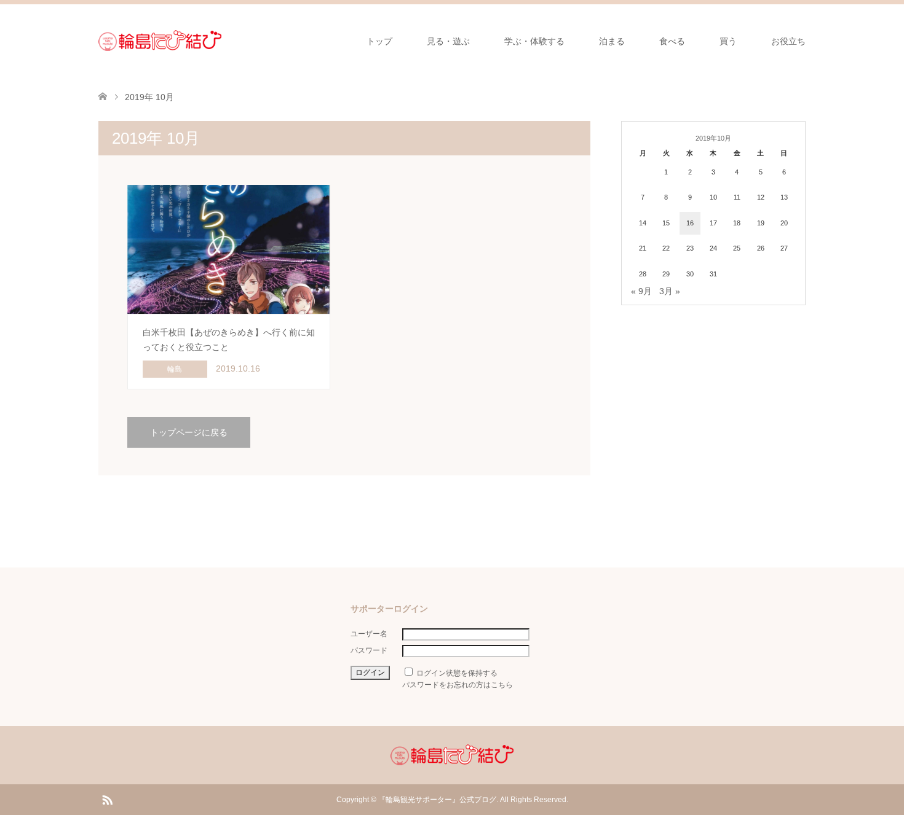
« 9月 (641, 291)
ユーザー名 (369, 634)
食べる (672, 41)
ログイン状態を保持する (457, 673)
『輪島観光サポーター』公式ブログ (437, 799)
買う (728, 41)
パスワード (369, 650)
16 (690, 223)
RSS (107, 799)
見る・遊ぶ (448, 41)
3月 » (669, 291)
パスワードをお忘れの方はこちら (457, 684)
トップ (379, 41)
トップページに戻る (189, 432)
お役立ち (788, 41)
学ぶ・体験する (534, 41)
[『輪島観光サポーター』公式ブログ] (159, 40)
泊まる (612, 41)
